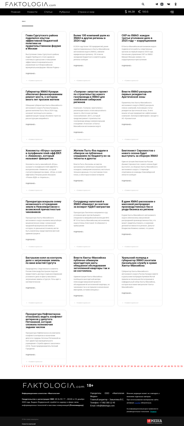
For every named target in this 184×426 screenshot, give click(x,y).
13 (52, 366)
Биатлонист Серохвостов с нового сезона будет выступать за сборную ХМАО (140, 153)
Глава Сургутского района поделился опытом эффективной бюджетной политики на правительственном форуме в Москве (43, 42)
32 (112, 366)
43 (148, 366)
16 (61, 366)
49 (169, 366)
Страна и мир (86, 12)
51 (175, 366)
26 (93, 366)
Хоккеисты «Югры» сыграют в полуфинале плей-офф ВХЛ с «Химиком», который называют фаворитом (44, 154)
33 (115, 366)
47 (162, 366)
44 (152, 366)
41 (142, 366)
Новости (32, 12)
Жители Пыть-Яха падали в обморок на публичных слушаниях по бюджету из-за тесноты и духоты (92, 154)
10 (43, 366)
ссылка (137, 403)
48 (165, 366)
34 (119, 366)
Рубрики (64, 12)
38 (132, 366)
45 (155, 366)
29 (102, 366)
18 (67, 366)
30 (106, 366)
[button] (143, 4)
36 (125, 366)
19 (70, 366)
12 (49, 366)
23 (83, 366)
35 (122, 366)
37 (128, 366)
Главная (15, 12)
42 (145, 366)
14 (55, 366)
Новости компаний (29, 424)
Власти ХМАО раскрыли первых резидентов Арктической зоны (136, 94)
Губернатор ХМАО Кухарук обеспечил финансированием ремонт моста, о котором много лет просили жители (44, 95)
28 (99, 366)
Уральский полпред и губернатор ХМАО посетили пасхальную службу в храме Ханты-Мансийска (139, 261)
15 (58, 366)
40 (138, 366)
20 (73, 366)
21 (76, 366)
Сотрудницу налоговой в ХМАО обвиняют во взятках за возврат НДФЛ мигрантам (92, 204)
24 (86, 366)
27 (96, 366)
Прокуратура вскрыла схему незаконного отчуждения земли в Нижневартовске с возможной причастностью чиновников (43, 207)
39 (135, 366)
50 (172, 366)
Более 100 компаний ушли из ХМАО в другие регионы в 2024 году (92, 38)
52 (178, 366)
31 (109, 366)
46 (158, 366)
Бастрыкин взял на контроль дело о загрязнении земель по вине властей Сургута (44, 260)
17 (64, 366)
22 (79, 366)
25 (89, 366)
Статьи (48, 12)
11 (46, 366)
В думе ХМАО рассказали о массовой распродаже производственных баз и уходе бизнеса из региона (138, 205)
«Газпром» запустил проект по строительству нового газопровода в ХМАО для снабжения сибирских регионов (91, 97)
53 (182, 366)
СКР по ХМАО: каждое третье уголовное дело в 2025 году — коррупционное (139, 38)
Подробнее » (31, 73)
